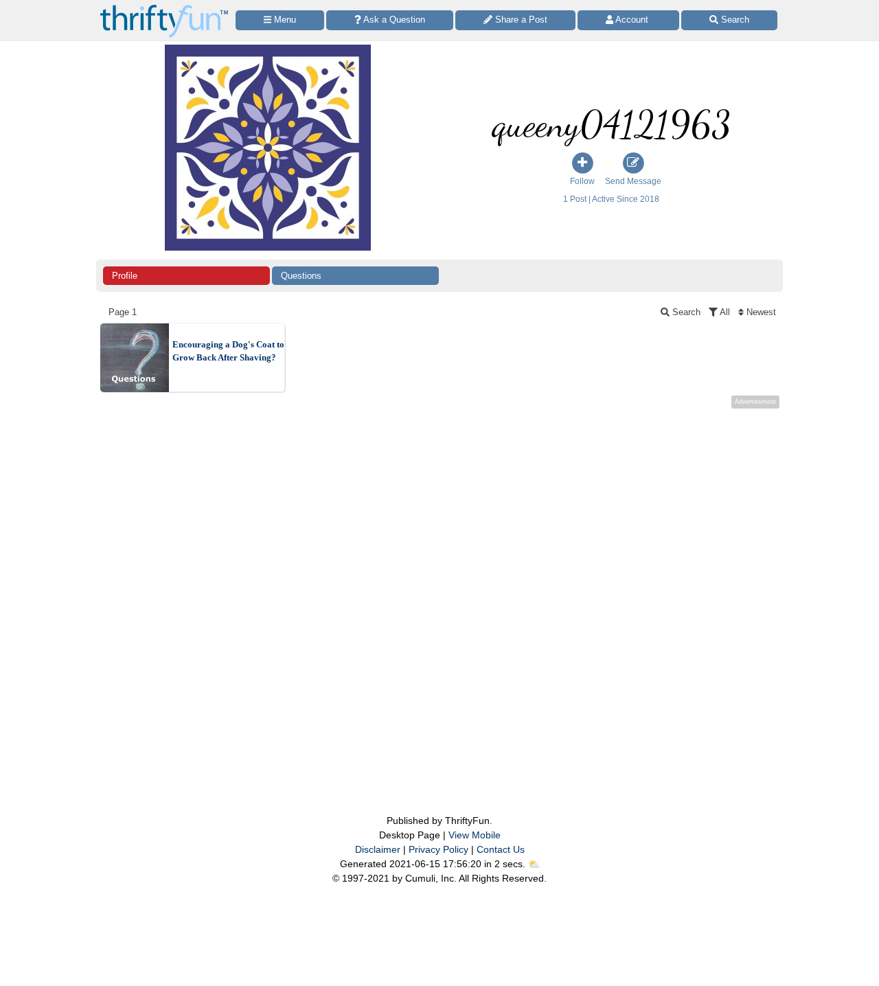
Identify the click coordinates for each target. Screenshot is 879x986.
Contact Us (501, 849)
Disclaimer (377, 849)
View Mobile (474, 834)
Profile (124, 276)
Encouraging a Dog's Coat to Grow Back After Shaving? (228, 351)
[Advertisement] (439, 583)
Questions (301, 276)
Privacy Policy (438, 849)
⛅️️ (534, 863)
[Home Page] (164, 8)
